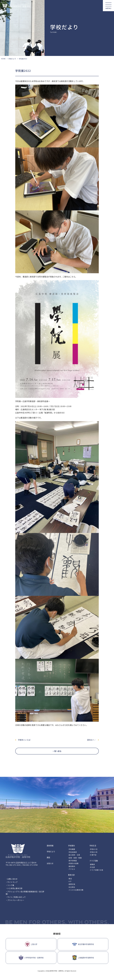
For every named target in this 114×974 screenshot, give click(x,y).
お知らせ (50, 863)
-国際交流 (71, 884)
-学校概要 (71, 849)
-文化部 (92, 867)
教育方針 (71, 875)
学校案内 (71, 845)
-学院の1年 (94, 852)
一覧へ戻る (57, 751)
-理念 (70, 878)
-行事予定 (93, 855)
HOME (3, 59)
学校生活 (93, 845)
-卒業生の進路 (73, 863)
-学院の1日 (94, 849)
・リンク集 (10, 885)
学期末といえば (23, 739)
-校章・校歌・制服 (75, 858)
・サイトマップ (11, 882)
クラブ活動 (94, 860)
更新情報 (50, 845)
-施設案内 (71, 866)
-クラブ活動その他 (96, 870)
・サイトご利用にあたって (16, 897)
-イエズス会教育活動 (75, 890)
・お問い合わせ (11, 879)
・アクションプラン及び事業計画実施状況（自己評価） (25, 892)
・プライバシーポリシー (15, 900)
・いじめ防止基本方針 (14, 888)
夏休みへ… (92, 739)
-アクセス (71, 869)
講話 (48, 857)
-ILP (69, 881)
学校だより (12, 59)
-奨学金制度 (72, 860)
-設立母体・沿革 (74, 855)
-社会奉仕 (71, 887)
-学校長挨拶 (72, 852)
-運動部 (92, 864)
